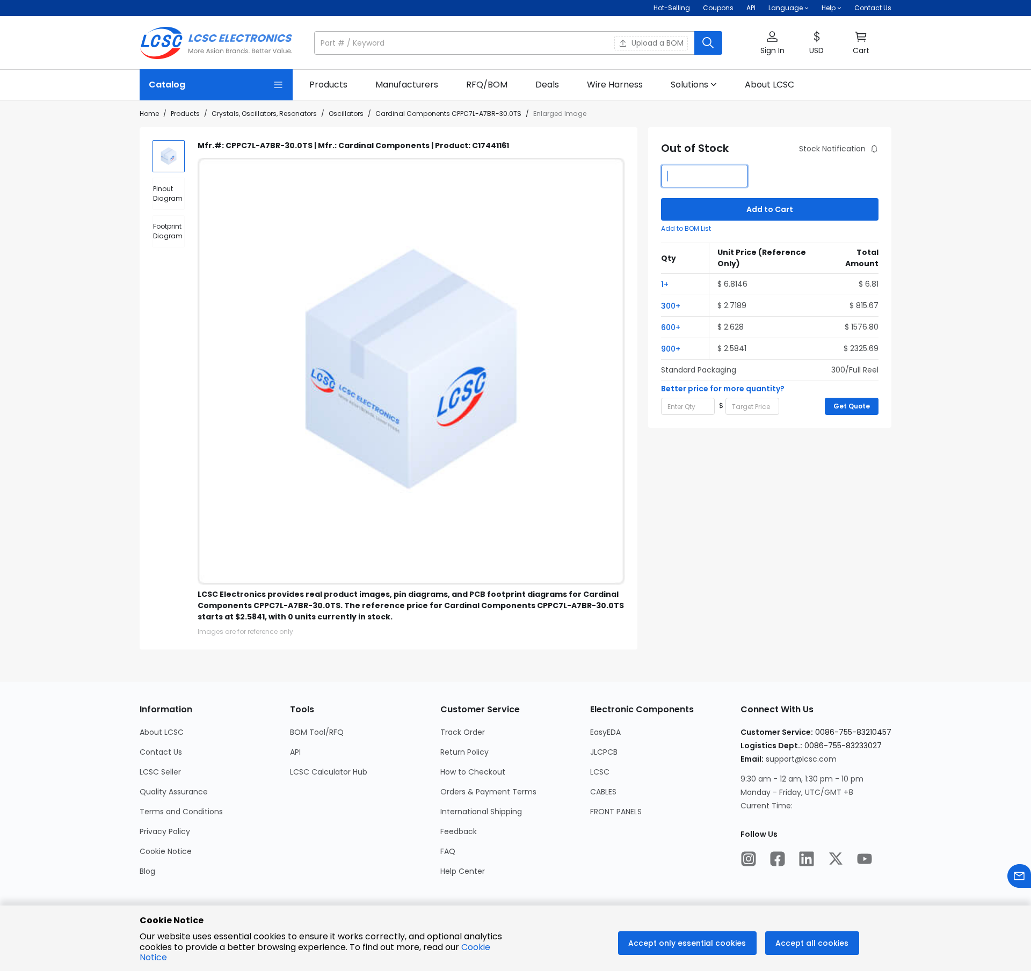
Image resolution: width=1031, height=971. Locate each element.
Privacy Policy (165, 831)
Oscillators (346, 113)
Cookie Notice (166, 851)
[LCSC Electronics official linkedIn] (806, 860)
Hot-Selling (672, 7)
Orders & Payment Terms (488, 791)
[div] (169, 194)
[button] (518, 43)
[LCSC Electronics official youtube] (864, 860)
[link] (328, 85)
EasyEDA (605, 732)
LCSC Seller (160, 771)
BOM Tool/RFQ (317, 732)
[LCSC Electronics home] (216, 43)
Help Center (462, 871)
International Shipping (481, 811)
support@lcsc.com (801, 759)
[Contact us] (1019, 877)
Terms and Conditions (181, 811)
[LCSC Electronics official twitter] (835, 860)
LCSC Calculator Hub (328, 771)
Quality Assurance (174, 791)
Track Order (462, 732)
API (751, 7)
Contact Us (872, 7)
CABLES (603, 791)
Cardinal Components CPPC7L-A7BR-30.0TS (448, 113)
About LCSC (162, 732)
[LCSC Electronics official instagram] (748, 860)
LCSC (599, 771)
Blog (147, 871)
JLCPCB (604, 752)
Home (149, 113)
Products (185, 113)
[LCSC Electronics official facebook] (777, 860)
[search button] (708, 43)
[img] (169, 156)
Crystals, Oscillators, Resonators (264, 113)
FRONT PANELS (616, 811)
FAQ (447, 851)
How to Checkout (472, 771)
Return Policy (464, 752)
